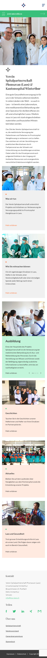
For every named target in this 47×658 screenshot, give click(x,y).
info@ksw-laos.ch (12, 598)
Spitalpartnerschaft (13, 626)
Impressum (10, 654)
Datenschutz (21, 654)
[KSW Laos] (23, 5)
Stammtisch (10, 641)
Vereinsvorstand (12, 631)
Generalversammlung (14, 636)
